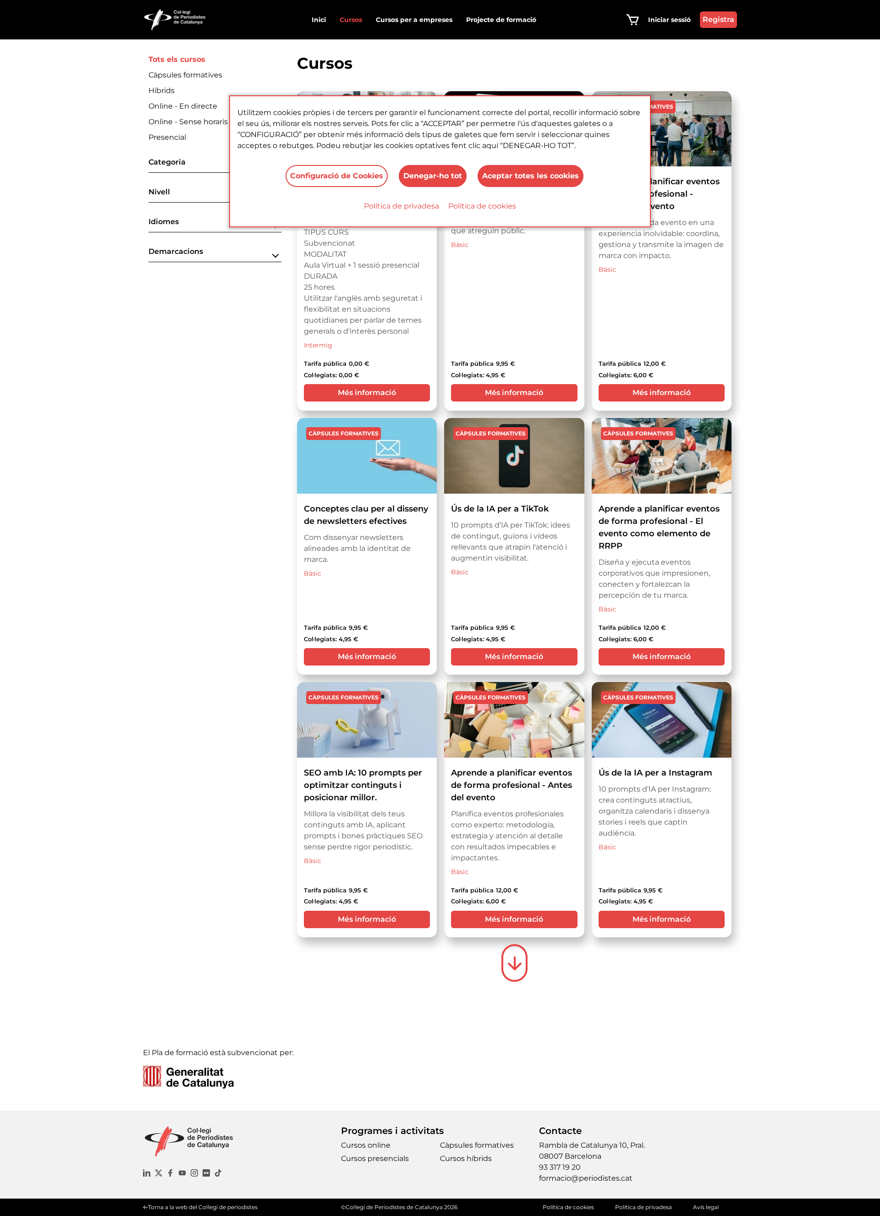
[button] (214, 165)
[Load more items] (514, 963)
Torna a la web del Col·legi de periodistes (203, 1207)
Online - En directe (182, 106)
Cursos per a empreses (414, 20)
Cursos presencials (375, 1158)
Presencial (167, 137)
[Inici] (178, 19)
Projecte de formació (501, 20)
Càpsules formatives (185, 75)
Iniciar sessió (669, 20)
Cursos (351, 20)
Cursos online (365, 1145)
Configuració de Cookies (336, 175)
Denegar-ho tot (432, 175)
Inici (319, 20)
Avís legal (706, 1207)
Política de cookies (482, 206)
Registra (718, 19)
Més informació (367, 392)
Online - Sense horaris (188, 121)
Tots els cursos (176, 59)
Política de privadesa (401, 206)
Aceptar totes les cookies (530, 175)
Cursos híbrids (466, 1158)
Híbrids (161, 90)
